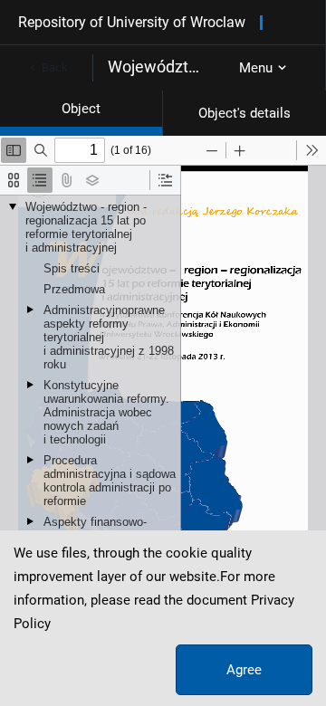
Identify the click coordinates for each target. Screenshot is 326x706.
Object (81, 108)
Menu (256, 68)
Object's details (244, 113)
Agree (244, 670)
